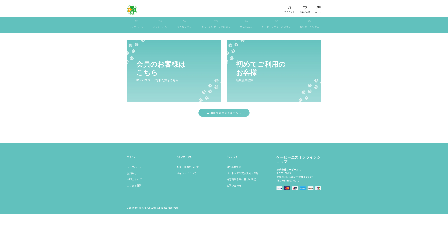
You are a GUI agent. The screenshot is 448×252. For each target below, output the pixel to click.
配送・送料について (188, 167)
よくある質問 (134, 185)
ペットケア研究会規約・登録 (242, 173)
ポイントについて (186, 173)
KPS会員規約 (234, 167)
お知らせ (132, 173)
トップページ (134, 167)
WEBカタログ (134, 179)
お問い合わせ (234, 185)
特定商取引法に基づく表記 (241, 179)
